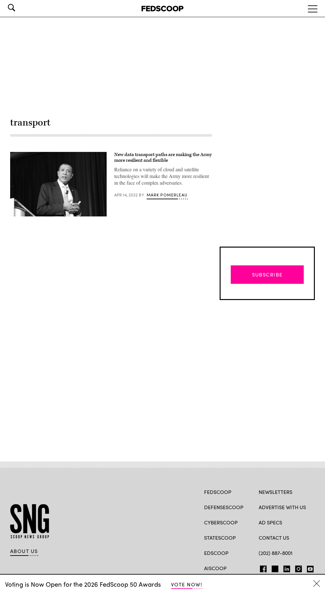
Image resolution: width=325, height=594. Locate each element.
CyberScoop (221, 522)
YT (309, 567)
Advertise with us (282, 507)
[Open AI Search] (20, 7)
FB (262, 567)
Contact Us (274, 537)
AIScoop (215, 568)
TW (274, 567)
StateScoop (220, 537)
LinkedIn (286, 567)
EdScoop (216, 553)
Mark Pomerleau (167, 195)
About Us (24, 551)
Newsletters (275, 491)
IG (296, 567)
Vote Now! (186, 584)
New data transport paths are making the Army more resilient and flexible (163, 157)
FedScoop (217, 491)
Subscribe (267, 274)
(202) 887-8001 (276, 553)
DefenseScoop (223, 507)
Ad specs (270, 522)
